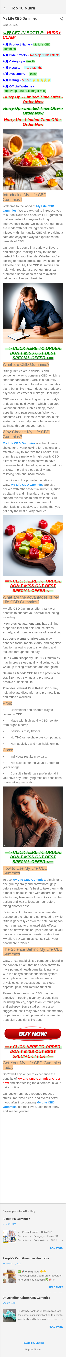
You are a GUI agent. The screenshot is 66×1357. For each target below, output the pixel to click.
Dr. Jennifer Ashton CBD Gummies (26, 1297)
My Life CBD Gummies (19, 443)
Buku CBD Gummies (16, 1219)
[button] (61, 19)
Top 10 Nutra (23, 8)
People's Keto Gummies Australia (26, 1258)
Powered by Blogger (33, 1342)
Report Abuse (33, 1349)
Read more (56, 1247)
